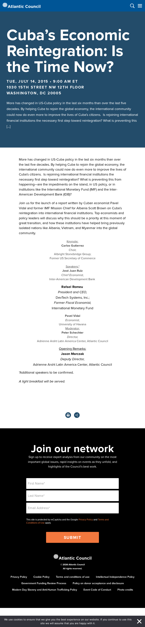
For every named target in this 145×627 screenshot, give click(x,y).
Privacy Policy (86, 519)
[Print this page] (68, 415)
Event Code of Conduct (97, 590)
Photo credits (125, 590)
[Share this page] (77, 415)
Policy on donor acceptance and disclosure (98, 583)
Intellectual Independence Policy (115, 577)
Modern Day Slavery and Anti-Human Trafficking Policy (44, 590)
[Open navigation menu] (140, 5)
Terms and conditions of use (72, 577)
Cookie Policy (41, 577)
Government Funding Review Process (43, 583)
